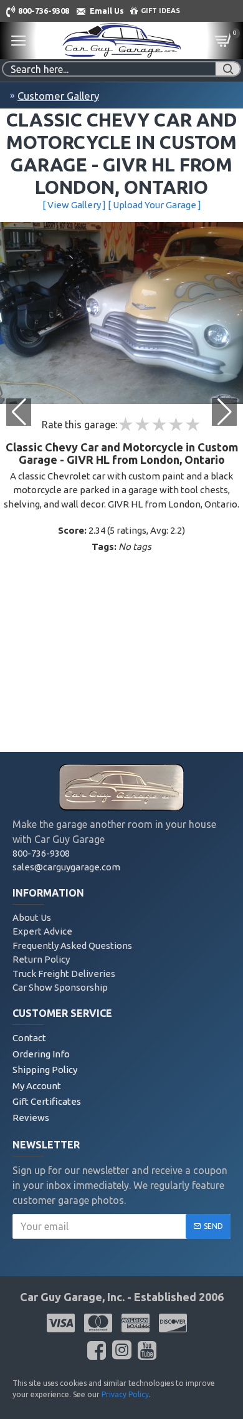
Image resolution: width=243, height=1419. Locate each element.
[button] (224, 412)
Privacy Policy (125, 1394)
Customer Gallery (58, 96)
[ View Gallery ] (74, 205)
